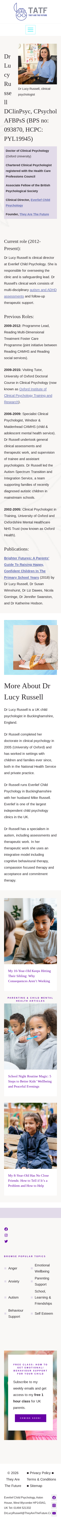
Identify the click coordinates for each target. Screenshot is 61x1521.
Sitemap (36, 1486)
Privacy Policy (40, 1473)
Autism (13, 1297)
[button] (58, 4)
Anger (12, 1268)
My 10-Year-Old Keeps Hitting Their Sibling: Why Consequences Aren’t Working (29, 976)
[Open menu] (31, 29)
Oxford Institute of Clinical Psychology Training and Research (28, 395)
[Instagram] (54, 1505)
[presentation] (30, 931)
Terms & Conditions (41, 1479)
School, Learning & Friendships (43, 1297)
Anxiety (13, 1281)
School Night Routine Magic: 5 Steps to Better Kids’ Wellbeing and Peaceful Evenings (30, 1081)
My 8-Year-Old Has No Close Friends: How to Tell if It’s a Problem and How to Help (28, 1180)
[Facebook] (54, 1497)
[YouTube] (54, 1513)
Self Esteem (44, 1313)
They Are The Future (34, 214)
